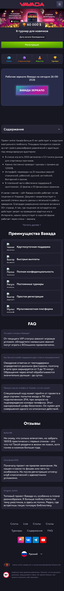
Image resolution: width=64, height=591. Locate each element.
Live (25, 523)
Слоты (14, 523)
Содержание (35, 530)
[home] (32, 4)
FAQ (50, 530)
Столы (37, 523)
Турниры (16, 530)
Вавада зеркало (32, 90)
